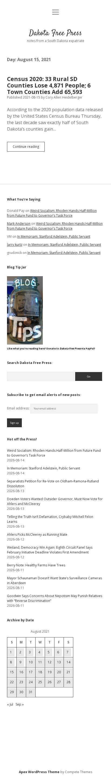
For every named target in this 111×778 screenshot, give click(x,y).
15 (12, 672)
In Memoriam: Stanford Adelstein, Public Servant (53, 236)
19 (49, 672)
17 (31, 672)
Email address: (18, 408)
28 (68, 682)
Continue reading (29, 148)
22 (12, 682)
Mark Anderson (18, 223)
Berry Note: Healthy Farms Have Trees (36, 565)
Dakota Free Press (55, 33)
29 (12, 692)
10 (31, 662)
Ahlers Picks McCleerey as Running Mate (37, 534)
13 (59, 662)
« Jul (10, 704)
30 (21, 692)
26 (49, 682)
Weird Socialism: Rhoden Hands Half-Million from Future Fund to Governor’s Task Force (52, 213)
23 (21, 682)
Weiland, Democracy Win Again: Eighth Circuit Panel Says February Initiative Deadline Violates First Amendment (49, 550)
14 (68, 662)
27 (59, 682)
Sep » (20, 704)
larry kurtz (14, 244)
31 (31, 692)
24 (31, 682)
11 (40, 662)
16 (21, 672)
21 (68, 672)
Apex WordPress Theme (39, 772)
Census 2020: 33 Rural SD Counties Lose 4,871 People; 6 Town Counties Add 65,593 (49, 85)
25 (40, 682)
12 (49, 662)
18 (40, 672)
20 (59, 672)
